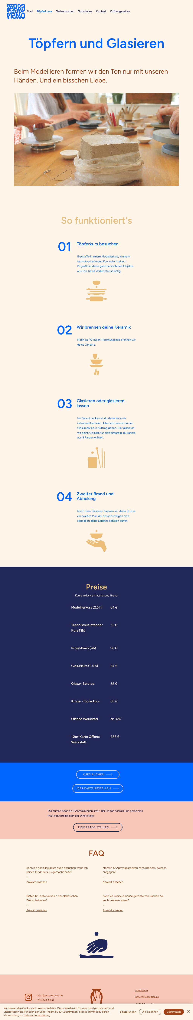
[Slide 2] (96, 181)
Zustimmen (174, 1011)
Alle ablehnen (150, 1011)
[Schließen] (188, 1012)
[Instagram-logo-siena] (28, 997)
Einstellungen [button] (128, 1011)
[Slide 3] (100, 181)
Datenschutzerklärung (37, 1015)
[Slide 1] (93, 181)
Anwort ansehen (36, 882)
